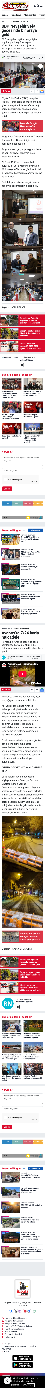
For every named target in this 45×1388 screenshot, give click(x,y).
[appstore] (22, 1358)
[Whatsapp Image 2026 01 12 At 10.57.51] (23, 287)
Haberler (6, 22)
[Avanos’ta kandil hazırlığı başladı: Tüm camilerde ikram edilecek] (11, 1026)
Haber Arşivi (10, 1337)
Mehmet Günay (26, 360)
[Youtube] (25, 1311)
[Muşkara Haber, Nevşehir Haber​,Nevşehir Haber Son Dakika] (15, 5)
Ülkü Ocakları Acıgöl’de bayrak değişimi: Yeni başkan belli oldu (32, 393)
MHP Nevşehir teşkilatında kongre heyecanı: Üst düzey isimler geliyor (9, 394)
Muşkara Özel (30, 15)
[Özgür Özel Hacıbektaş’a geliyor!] (11, 428)
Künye (6, 1352)
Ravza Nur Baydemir (24, 1002)
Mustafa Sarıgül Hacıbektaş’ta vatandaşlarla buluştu (10, 417)
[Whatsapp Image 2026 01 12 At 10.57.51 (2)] (23, 231)
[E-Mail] (22, 365)
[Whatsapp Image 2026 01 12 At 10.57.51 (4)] (23, 203)
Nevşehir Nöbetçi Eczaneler (16, 1318)
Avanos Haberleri (21, 628)
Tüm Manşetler (11, 1331)
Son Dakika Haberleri (13, 1334)
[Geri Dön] (7, 1380)
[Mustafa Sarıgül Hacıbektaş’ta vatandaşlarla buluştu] (11, 407)
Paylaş (7, 91)
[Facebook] (11, 1311)
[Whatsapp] (34, 1311)
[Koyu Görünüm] (35, 6)
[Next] (29, 1311)
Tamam (30, 1385)
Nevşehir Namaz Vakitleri (15, 1323)
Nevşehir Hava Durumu (14, 1321)
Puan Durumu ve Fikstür (14, 1329)
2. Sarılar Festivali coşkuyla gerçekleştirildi (33, 1077)
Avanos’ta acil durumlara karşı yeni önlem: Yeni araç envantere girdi (11, 1057)
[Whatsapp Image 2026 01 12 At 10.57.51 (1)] (23, 259)
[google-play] (22, 1365)
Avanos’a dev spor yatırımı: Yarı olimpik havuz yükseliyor (31, 1057)
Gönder (7, 489)
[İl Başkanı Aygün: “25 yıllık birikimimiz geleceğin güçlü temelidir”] (33, 428)
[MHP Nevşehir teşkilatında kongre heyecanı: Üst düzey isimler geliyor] (11, 384)
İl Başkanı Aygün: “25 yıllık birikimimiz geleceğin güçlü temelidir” (32, 439)
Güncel (5, 15)
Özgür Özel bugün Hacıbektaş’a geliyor (31, 416)
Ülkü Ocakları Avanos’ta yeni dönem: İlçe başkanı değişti (11, 1078)
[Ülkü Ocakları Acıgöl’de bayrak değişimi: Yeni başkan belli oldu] (33, 384)
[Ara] (38, 6)
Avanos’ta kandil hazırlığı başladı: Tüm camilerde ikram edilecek (11, 1036)
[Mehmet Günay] (10, 357)
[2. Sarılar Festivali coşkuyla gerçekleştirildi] (33, 1068)
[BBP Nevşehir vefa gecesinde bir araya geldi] (22, 75)
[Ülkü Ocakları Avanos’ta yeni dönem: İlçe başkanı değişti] (11, 1068)
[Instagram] (20, 1311)
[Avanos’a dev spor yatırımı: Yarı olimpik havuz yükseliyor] (33, 1047)
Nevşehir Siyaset (20, 22)
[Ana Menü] (41, 6)
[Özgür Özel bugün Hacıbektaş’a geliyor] (33, 407)
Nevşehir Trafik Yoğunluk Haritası (18, 1326)
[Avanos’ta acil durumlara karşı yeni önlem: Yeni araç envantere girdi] (11, 1047)
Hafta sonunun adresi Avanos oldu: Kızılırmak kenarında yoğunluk (32, 1036)
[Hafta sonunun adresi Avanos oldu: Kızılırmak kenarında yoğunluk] (33, 1026)
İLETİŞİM (7, 1344)
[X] (16, 1311)
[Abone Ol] (42, 91)
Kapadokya (16, 15)
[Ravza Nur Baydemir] (8, 1003)
